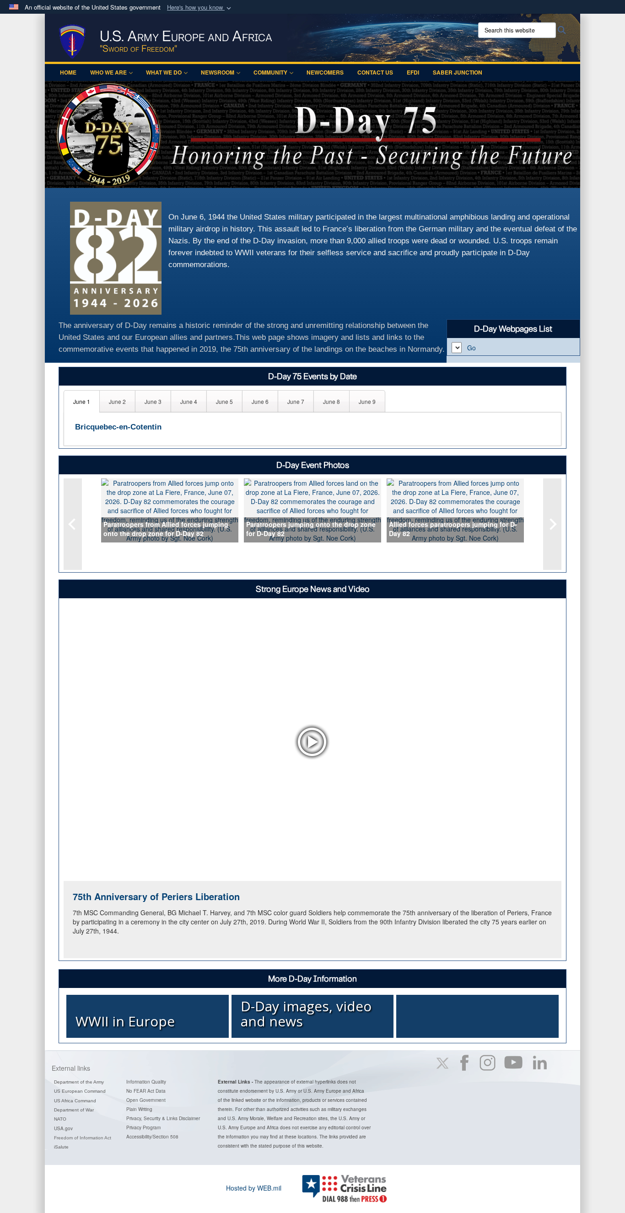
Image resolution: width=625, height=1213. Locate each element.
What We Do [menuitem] (164, 72)
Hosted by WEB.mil (253, 1187)
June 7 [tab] (295, 401)
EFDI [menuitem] (413, 72)
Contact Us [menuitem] (375, 72)
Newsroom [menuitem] (217, 72)
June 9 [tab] (367, 401)
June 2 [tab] (117, 401)
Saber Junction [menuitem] (457, 72)
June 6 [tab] (260, 401)
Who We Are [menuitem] (108, 72)
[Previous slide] (73, 524)
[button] (200, 7)
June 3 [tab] (153, 401)
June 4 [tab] (188, 401)
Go (471, 347)
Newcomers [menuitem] (325, 72)
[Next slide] (552, 524)
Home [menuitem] (68, 72)
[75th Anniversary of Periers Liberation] (312, 741)
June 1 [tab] (81, 401)
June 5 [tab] (224, 401)
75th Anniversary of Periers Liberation (156, 896)
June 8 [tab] (331, 401)
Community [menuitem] (270, 72)
